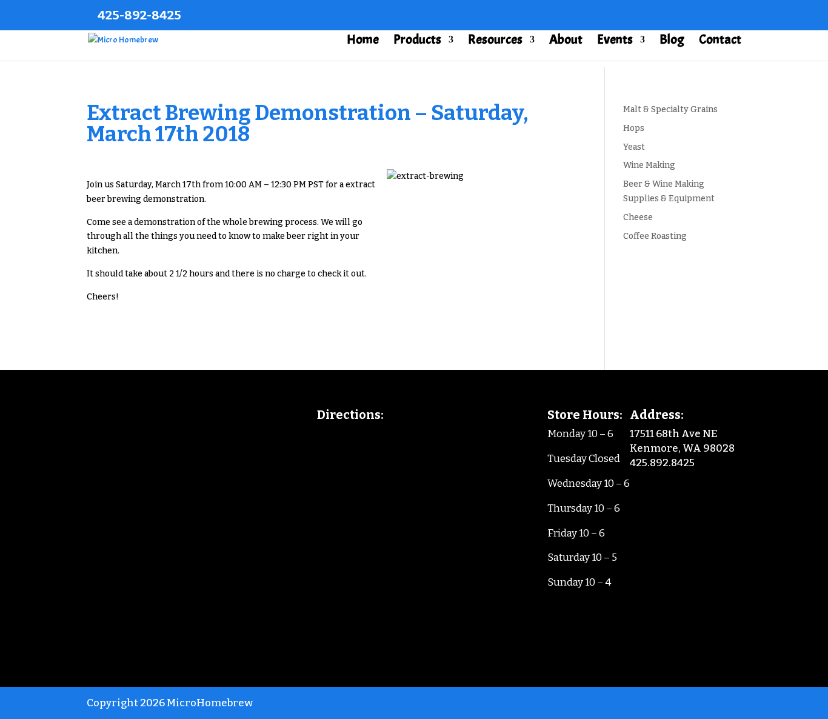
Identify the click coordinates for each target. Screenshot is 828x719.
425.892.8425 (662, 462)
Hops (633, 128)
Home (363, 41)
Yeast (634, 147)
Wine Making (649, 165)
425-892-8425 (139, 15)
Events (615, 41)
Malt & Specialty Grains (670, 109)
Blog (671, 41)
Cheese (638, 217)
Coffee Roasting (655, 236)
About (566, 41)
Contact (720, 41)
